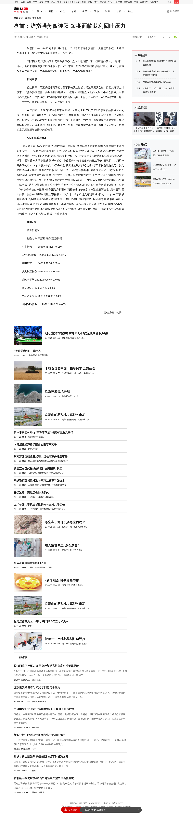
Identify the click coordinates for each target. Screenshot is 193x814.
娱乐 (65, 2)
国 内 (39, 11)
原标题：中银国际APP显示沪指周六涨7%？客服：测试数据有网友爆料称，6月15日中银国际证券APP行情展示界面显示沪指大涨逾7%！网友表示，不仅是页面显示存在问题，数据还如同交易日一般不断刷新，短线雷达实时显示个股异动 (70, 718)
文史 (35, 2)
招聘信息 (94, 806)
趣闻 (84, 2)
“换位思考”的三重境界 (95, 809)
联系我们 (86, 806)
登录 (177, 2)
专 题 (73, 11)
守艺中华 (118, 2)
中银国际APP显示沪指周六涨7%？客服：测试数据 (44, 709)
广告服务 (78, 806)
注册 (170, 2)
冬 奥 (118, 11)
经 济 (84, 11)
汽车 (53, 2)
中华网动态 (127, 806)
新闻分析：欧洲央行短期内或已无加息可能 (39, 734)
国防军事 (128, 2)
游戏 (90, 2)
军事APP (144, 2)
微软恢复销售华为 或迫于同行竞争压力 (37, 687)
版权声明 (102, 806)
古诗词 (103, 2)
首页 (17, 2)
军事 (29, 2)
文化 (59, 2)
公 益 (130, 11)
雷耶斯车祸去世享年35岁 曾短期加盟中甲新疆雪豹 (44, 778)
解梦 (78, 2)
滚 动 (96, 11)
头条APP (154, 2)
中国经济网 (42, 37)
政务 (41, 2)
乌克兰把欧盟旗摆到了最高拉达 (157, 82)
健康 (71, 2)
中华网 (21, 10)
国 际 (51, 11)
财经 (47, 2)
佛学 (96, 2)
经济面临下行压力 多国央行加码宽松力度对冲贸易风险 (46, 665)
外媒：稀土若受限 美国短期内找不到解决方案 (41, 756)
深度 (138, 82)
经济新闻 (36, 18)
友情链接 (118, 806)
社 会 (62, 11)
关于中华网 (69, 806)
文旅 (136, 2)
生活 (110, 2)
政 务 (107, 11)
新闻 (23, 2)
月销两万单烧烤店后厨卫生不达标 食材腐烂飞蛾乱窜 (144, 131)
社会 (138, 61)
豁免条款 (110, 806)
